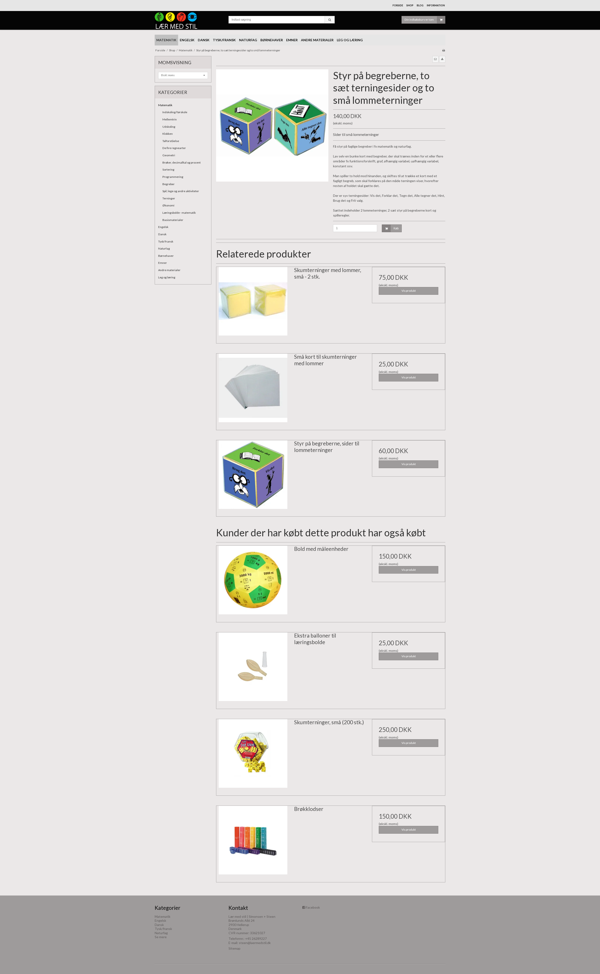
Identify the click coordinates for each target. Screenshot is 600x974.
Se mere (161, 937)
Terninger (168, 198)
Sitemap (234, 948)
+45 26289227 (256, 938)
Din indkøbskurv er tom (419, 19)
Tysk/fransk (165, 241)
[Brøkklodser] (252, 842)
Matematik (165, 105)
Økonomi (168, 205)
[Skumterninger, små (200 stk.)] (252, 755)
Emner (162, 263)
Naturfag (164, 248)
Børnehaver (166, 255)
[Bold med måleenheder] (252, 582)
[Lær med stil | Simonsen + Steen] (189, 20)
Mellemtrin (169, 119)
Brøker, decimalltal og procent (181, 162)
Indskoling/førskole (174, 112)
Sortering (168, 169)
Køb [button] (396, 228)
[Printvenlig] (443, 50)
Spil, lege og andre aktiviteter (180, 191)
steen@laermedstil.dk (255, 943)
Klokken (167, 133)
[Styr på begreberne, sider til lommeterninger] (252, 476)
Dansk (162, 234)
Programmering (172, 177)
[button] (435, 59)
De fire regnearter (174, 148)
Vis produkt (408, 290)
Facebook (313, 907)
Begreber (168, 184)
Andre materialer (169, 270)
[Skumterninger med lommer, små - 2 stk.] (252, 303)
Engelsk (163, 227)
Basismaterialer (172, 220)
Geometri (168, 155)
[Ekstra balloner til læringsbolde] (252, 668)
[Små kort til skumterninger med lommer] (252, 390)
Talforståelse (170, 141)
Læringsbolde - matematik (179, 212)
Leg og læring (166, 277)
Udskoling (168, 126)
